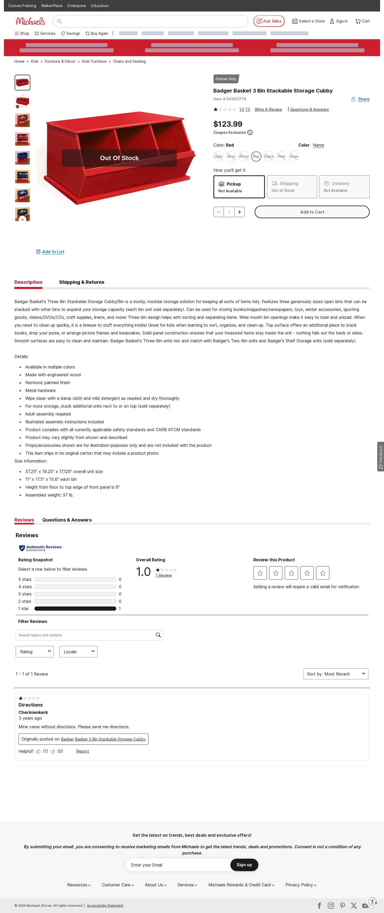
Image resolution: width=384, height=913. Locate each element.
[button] (343, 21)
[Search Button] (59, 21)
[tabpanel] (192, 394)
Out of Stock (282, 190)
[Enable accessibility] (372, 901)
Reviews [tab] (24, 520)
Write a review (268, 109)
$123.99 (227, 124)
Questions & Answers (309, 109)
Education (100, 5)
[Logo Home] (30, 21)
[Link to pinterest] (342, 906)
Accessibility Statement (105, 906)
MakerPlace (52, 5)
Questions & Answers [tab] (67, 520)
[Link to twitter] (354, 906)
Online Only (226, 79)
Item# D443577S (229, 99)
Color (304, 145)
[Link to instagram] (331, 906)
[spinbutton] (229, 212)
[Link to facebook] (319, 906)
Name (318, 145)
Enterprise (77, 5)
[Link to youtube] (365, 906)
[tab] (28, 282)
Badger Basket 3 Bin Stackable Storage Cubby (273, 91)
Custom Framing (22, 5)
